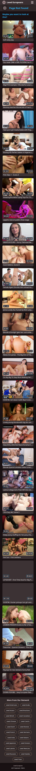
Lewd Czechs (25, 721)
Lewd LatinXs (10, 748)
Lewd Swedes (25, 754)
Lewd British (10, 716)
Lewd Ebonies (24, 727)
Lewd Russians (11, 754)
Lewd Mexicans (25, 748)
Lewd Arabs (26, 705)
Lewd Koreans (25, 743)
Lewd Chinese (11, 721)
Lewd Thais (18, 759)
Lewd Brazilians (24, 710)
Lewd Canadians (24, 716)
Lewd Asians (10, 710)
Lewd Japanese (11, 743)
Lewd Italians (24, 738)
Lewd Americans (11, 705)
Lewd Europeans (15, 2)
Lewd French (10, 732)
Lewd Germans (25, 732)
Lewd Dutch (11, 727)
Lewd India (11, 738)
